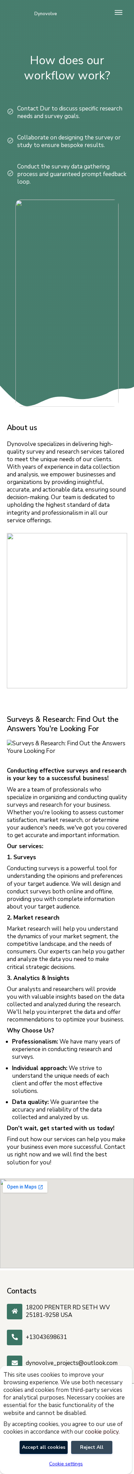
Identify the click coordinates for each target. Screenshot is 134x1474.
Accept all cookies (43, 1447)
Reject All (91, 1447)
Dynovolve (45, 14)
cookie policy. (102, 1432)
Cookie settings (66, 1464)
